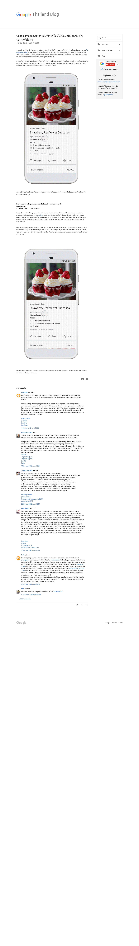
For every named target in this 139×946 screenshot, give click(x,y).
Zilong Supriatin (27, 470)
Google (107, 623)
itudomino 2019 (26, 545)
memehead (25, 508)
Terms (121, 623)
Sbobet (23, 454)
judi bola (24, 421)
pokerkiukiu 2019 (27, 501)
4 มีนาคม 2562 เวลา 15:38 (30, 428)
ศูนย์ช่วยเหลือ (108, 95)
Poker (23, 463)
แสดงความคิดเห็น (25, 599)
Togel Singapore (26, 459)
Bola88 (23, 461)
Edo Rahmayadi (27, 432)
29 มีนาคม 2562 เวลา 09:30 (30, 584)
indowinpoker (55, 560)
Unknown (24, 392)
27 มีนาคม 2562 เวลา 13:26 (30, 550)
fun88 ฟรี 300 (58, 591)
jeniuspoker (25, 560)
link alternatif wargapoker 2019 (32, 499)
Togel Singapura (26, 457)
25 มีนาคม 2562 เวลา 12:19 (30, 504)
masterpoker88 (26, 495)
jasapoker (24, 541)
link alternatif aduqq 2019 (30, 547)
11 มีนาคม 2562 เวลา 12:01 (30, 466)
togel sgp (24, 425)
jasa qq (23, 543)
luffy (23, 555)
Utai (23, 589)
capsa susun (25, 419)
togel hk (24, 423)
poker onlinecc (26, 497)
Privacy (114, 623)
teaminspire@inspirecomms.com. (109, 82)
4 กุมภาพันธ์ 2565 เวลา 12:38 (31, 594)
